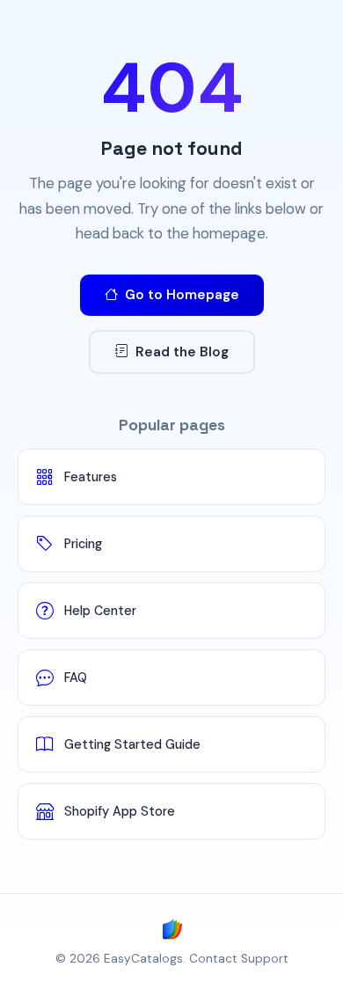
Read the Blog (182, 352)
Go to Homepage (182, 295)
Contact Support (238, 958)
